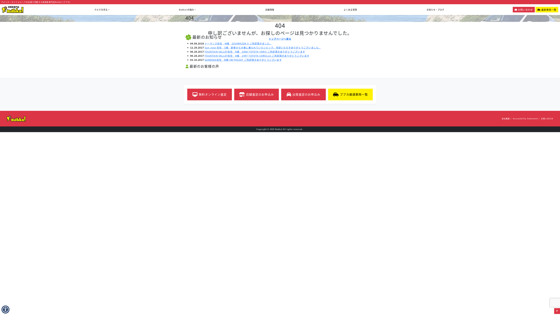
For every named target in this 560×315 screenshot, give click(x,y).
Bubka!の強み (186, 9)
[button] (5, 310)
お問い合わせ (525, 9)
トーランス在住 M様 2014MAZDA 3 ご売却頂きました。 (238, 43)
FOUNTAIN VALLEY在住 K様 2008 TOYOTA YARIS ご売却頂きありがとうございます (255, 51)
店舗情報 (269, 9)
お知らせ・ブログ (435, 9)
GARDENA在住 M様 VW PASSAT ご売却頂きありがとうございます (243, 60)
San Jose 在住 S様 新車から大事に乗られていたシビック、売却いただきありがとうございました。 (263, 47)
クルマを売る (101, 9)
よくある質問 (350, 9)
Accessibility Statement (525, 118)
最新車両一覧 (548, 9)
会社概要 (506, 118)
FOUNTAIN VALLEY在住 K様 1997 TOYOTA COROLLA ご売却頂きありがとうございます (257, 55)
